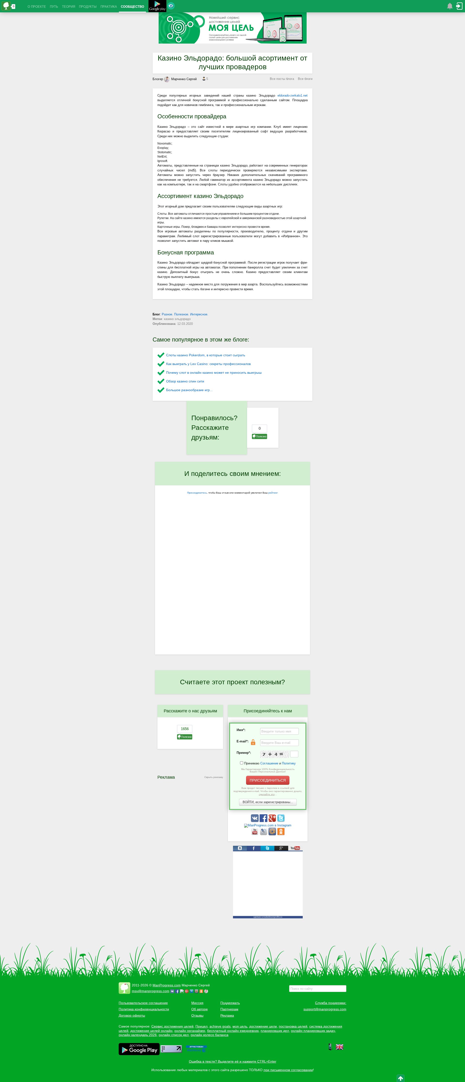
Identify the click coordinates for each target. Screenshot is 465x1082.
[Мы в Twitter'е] (281, 821)
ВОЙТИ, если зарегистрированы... (268, 802)
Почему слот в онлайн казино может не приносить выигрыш (214, 372)
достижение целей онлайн (151, 1031)
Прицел (201, 1026)
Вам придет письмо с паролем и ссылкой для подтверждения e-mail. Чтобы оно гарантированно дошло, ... (267, 791)
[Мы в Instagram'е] (267, 825)
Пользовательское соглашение (143, 1003)
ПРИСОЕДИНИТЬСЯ (268, 780)
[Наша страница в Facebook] (264, 821)
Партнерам (229, 1009)
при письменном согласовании (288, 1070)
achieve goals (220, 1026)
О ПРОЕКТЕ (37, 6)
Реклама (227, 1015)
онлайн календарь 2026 (138, 1035)
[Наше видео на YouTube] (255, 834)
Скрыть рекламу (213, 777)
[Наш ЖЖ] (264, 834)
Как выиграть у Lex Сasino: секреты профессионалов (208, 364)
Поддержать (230, 1003)
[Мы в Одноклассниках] (281, 834)
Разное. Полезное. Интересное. (185, 314)
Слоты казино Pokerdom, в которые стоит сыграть (205, 355)
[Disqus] (232, 591)
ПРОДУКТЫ (88, 6)
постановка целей (293, 1026)
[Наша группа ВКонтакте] (255, 821)
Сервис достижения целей (172, 1026)
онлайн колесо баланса (209, 1035)
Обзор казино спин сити (185, 381)
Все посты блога (282, 79)
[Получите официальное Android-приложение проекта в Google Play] (157, 6)
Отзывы (197, 1015)
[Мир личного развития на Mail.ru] (272, 834)
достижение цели (263, 1026)
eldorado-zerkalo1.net (293, 95)
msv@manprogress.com (150, 991)
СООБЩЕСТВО (132, 6)
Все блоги (305, 79)
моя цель (239, 1026)
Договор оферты (132, 1015)
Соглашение (269, 763)
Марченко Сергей (184, 79)
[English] (339, 1050)
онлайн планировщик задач (313, 1031)
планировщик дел (275, 1031)
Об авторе (199, 1009)
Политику (289, 763)
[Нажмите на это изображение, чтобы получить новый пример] (274, 754)
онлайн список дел (174, 1035)
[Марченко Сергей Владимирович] (206, 991)
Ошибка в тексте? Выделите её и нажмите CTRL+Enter (232, 1061)
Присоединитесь (197, 492)
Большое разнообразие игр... (189, 390)
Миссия (197, 1003)
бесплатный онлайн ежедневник (233, 1031)
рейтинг (273, 492)
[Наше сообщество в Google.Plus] (272, 821)
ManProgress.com (167, 985)
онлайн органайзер (189, 1031)
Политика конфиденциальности (144, 1009)
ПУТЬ (54, 6)
